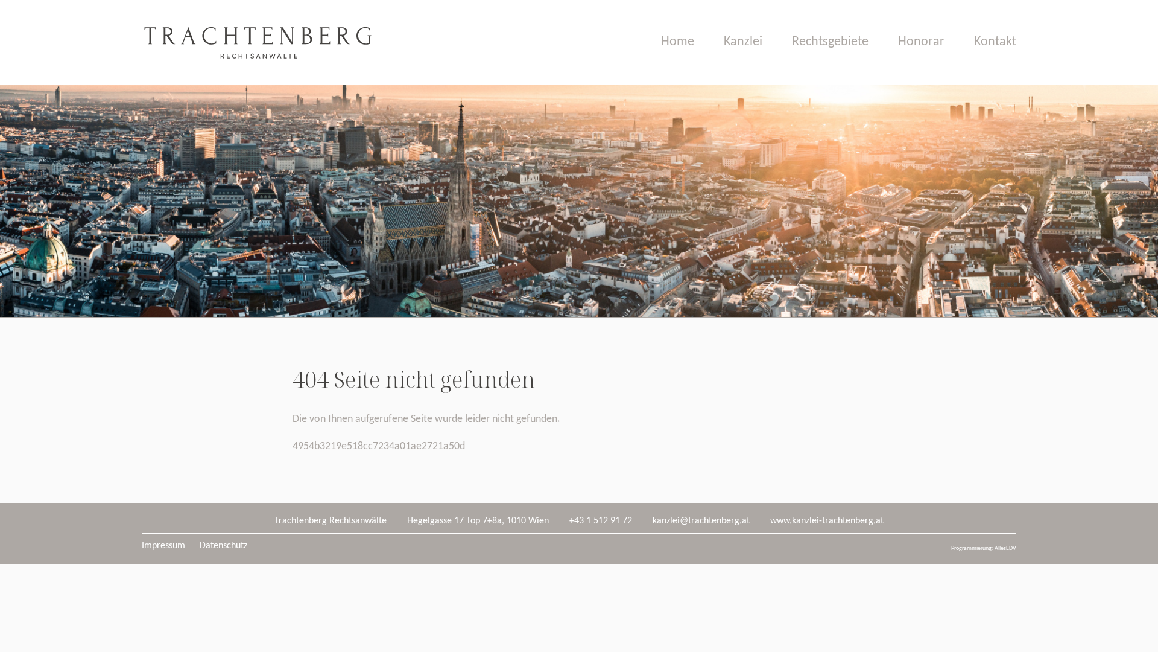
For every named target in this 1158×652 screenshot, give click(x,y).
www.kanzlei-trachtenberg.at (827, 521)
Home (677, 42)
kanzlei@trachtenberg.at (701, 521)
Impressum (163, 546)
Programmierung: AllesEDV (983, 548)
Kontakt (995, 42)
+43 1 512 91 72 (600, 521)
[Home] (257, 82)
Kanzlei (743, 42)
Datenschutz (223, 546)
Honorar (921, 42)
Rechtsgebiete (830, 42)
